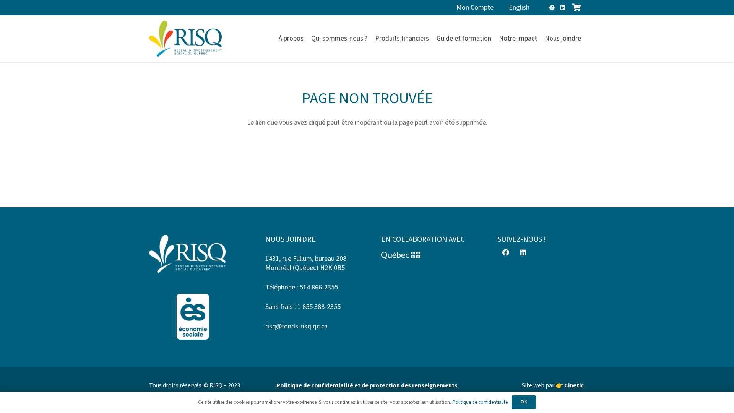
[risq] (185, 39)
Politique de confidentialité (480, 402)
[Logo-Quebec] (425, 255)
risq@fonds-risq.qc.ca (296, 326)
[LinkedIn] (562, 7)
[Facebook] (552, 7)
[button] (585, 38)
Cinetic (574, 385)
